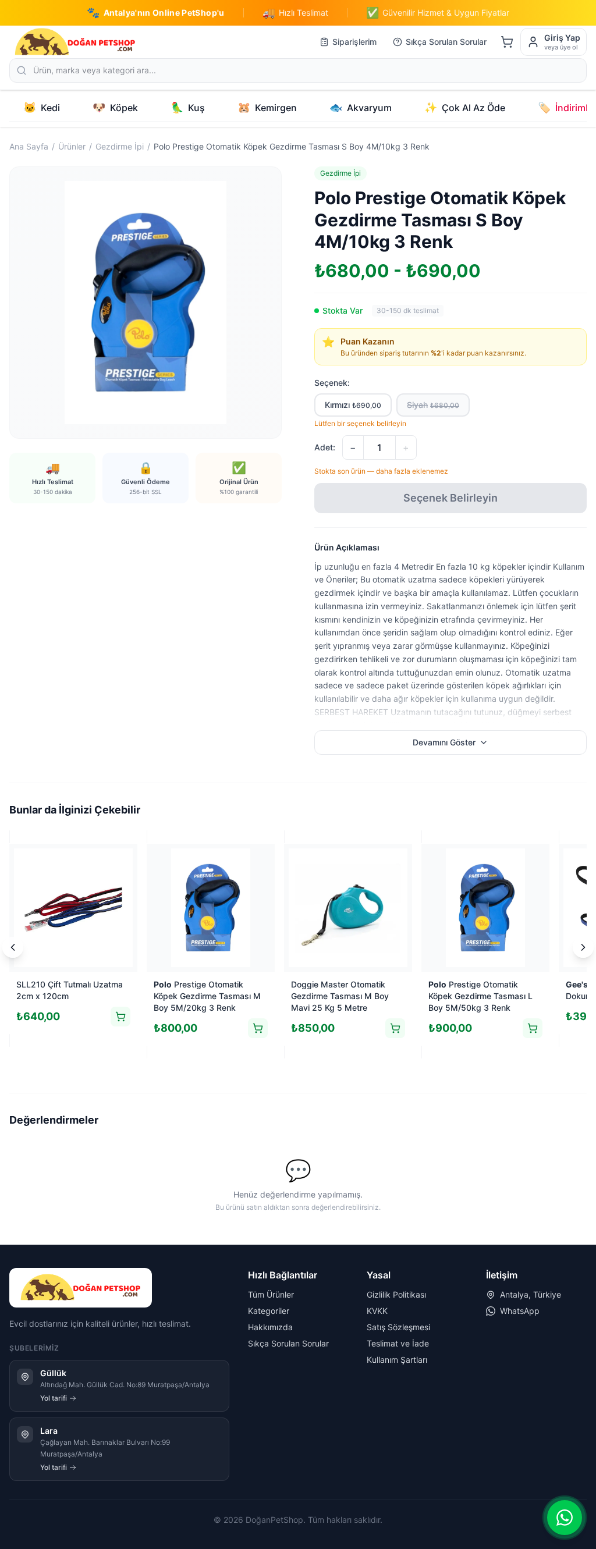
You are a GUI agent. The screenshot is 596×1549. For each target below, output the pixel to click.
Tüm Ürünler (271, 1294)
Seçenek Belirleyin (450, 498)
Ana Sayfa (28, 146)
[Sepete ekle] (120, 1016)
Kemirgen (267, 107)
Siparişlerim (354, 42)
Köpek (115, 107)
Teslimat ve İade (398, 1343)
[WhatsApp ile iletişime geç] (564, 1517)
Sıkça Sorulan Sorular (446, 42)
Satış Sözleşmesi (398, 1327)
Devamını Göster (444, 742)
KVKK (377, 1311)
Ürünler (72, 146)
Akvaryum (360, 107)
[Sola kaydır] (12, 947)
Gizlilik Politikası (396, 1294)
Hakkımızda (270, 1327)
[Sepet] (507, 42)
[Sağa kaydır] (583, 947)
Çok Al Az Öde (464, 107)
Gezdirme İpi (119, 146)
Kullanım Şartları (397, 1360)
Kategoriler (268, 1311)
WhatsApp (520, 1311)
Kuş (188, 107)
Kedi (41, 107)
